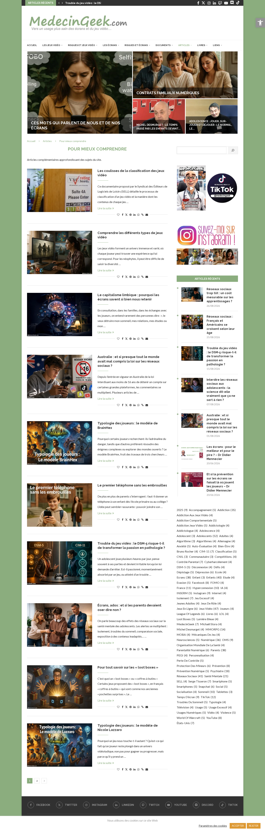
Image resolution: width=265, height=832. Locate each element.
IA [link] (224, 587)
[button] (59, 3)
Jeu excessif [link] (204, 598)
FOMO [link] (217, 582)
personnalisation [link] (201, 655)
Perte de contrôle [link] (190, 660)
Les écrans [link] (110, 45)
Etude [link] (229, 577)
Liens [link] (216, 45)
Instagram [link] (201, 593)
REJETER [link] (253, 825)
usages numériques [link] (191, 712)
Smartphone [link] (222, 681)
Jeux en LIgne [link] (187, 608)
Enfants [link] (214, 577)
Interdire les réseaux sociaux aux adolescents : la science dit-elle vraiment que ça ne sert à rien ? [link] (222, 390)
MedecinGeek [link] (188, 624)
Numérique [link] (211, 639)
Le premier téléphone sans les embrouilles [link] (132, 485)
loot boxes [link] (186, 619)
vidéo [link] (213, 712)
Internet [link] (219, 593)
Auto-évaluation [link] (204, 546)
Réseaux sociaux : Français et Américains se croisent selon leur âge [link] (221, 325)
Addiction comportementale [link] (197, 520)
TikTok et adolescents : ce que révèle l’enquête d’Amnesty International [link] (158, 125)
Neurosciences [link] (188, 639)
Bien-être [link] (226, 546)
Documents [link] (163, 45)
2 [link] (37, 780)
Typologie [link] (217, 702)
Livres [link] (201, 45)
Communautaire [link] (201, 556)
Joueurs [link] (227, 608)
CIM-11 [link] (206, 551)
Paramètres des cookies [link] (213, 825)
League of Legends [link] (191, 613)
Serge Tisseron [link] (199, 681)
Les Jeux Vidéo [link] (51, 45)
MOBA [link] (183, 634)
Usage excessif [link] (220, 707)
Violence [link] (228, 712)
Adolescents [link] (207, 536)
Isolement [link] (185, 598)
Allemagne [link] (226, 541)
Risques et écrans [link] (136, 45)
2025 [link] (182, 510)
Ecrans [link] (184, 577)
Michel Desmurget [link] (190, 629)
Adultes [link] (226, 536)
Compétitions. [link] (226, 556)
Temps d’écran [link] (188, 697)
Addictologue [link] (187, 530)
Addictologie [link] (219, 525)
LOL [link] (224, 613)
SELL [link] (182, 681)
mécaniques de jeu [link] (206, 634)
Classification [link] (226, 551)
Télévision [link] (185, 707)
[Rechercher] (233, 150)
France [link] (184, 587)
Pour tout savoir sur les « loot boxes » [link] (128, 667)
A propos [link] (32, 55)
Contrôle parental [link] (190, 562)
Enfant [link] (198, 577)
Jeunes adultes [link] (188, 603)
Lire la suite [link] (104, 208)
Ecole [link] (220, 572)
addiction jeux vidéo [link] (192, 525)
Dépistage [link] (185, 572)
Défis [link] (219, 567)
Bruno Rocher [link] (187, 551)
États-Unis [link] (185, 723)
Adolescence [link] (209, 530)
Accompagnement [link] (202, 510)
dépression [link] (204, 572)
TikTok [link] (208, 697)
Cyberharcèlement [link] (218, 562)
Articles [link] (183, 45)
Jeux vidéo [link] (208, 608)
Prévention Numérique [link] (193, 671)
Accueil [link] (32, 45)
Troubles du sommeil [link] (192, 702)
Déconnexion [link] (202, 567)
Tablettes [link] (224, 691)
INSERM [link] (184, 593)
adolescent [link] (186, 536)
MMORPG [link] (215, 629)
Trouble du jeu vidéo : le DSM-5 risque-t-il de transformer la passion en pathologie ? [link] (222, 356)
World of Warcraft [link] (191, 717)
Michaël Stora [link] (211, 624)
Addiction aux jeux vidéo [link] (195, 515)
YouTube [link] (214, 717)
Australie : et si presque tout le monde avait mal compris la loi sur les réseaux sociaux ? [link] (129, 361)
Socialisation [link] (187, 691)
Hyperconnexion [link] (206, 587)
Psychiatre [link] (219, 671)
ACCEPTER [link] (238, 825)
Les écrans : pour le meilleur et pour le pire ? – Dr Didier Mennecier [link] (221, 453)
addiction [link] (226, 510)
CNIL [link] (182, 556)
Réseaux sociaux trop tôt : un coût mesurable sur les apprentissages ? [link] (220, 295)
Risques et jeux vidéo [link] (81, 45)
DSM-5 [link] (183, 567)
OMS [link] (227, 639)
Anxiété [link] (184, 546)
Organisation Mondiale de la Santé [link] (201, 645)
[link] (260, 22)
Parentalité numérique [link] (193, 650)
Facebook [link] (200, 582)
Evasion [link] (184, 582)
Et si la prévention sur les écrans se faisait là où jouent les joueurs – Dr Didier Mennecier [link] (220, 482)
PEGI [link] (182, 655)
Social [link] (222, 686)
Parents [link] (218, 650)
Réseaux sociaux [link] (190, 676)
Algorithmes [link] (206, 541)
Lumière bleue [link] (207, 619)
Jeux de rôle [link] (211, 603)
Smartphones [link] (187, 686)
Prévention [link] (221, 665)
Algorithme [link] (186, 541)
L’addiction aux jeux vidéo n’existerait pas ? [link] (79, 128)
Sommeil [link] (206, 691)
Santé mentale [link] (216, 676)
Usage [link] (201, 707)
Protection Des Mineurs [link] (194, 665)
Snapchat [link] (206, 686)
